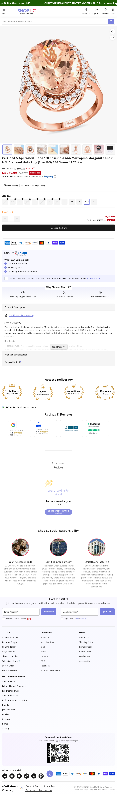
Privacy (83, 619)
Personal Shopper (10, 642)
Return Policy (85, 651)
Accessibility (84, 661)
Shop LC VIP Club (10, 656)
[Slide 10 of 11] (110, 149)
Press (43, 651)
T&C (43, 661)
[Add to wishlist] (112, 37)
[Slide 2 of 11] (19, 149)
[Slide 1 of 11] (7, 149)
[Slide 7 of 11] (76, 149)
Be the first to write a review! (58, 512)
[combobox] (55, 21)
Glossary (6, 719)
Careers (44, 656)
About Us (45, 637)
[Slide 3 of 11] (30, 149)
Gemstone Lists (9, 681)
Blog (43, 647)
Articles (5, 714)
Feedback (45, 665)
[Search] (111, 21)
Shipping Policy (86, 642)
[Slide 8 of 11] (87, 149)
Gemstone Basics (10, 695)
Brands (5, 705)
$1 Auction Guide (10, 637)
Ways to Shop (8, 651)
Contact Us (84, 637)
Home (5, 723)
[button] (55, 176)
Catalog (5, 728)
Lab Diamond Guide (11, 690)
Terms (76, 619)
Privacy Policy (85, 647)
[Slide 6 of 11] (64, 149)
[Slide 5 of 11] (53, 149)
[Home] (29, 11)
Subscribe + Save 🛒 (11, 661)
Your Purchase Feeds (50, 670)
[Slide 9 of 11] (99, 149)
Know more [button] (93, 278)
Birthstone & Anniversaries (14, 700)
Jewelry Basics (8, 709)
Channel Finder (9, 647)
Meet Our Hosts (48, 642)
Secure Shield (8, 665)
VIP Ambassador (9, 670)
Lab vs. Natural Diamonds (14, 686)
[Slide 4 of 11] (42, 149)
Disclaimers (84, 656)
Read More (57, 347)
